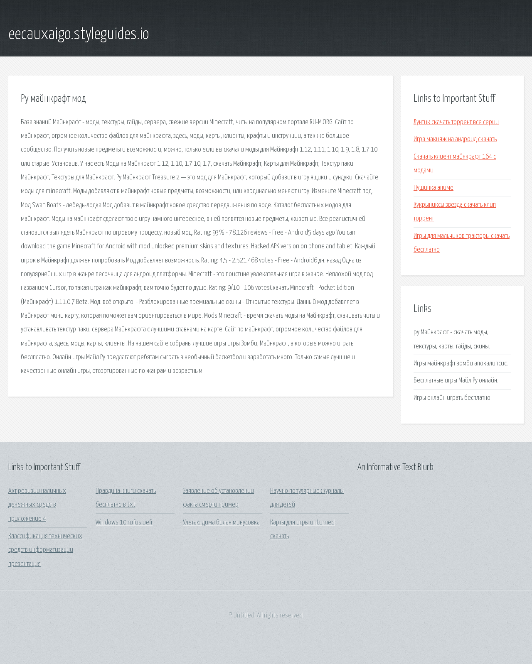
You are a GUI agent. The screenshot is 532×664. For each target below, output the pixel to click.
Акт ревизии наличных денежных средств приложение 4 (37, 505)
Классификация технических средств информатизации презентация (45, 550)
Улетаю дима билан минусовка (221, 522)
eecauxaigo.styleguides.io (78, 34)
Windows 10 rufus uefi (124, 522)
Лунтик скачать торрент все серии (456, 122)
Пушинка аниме (433, 187)
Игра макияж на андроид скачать (455, 139)
